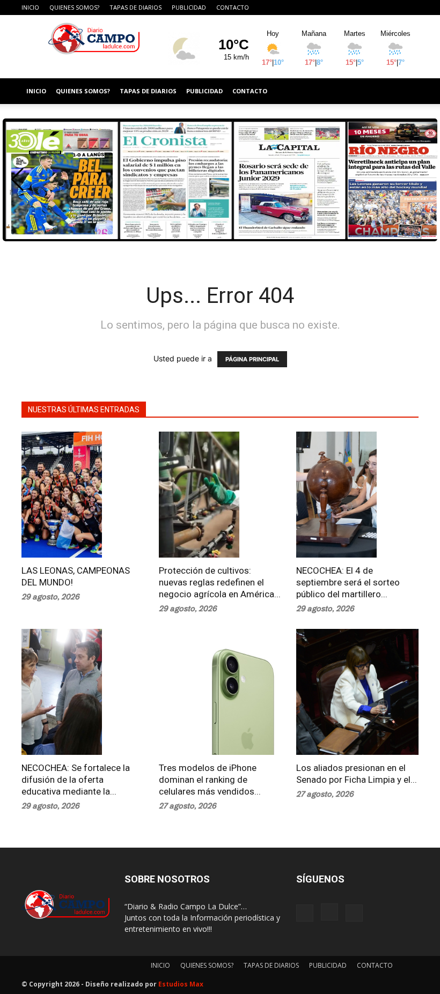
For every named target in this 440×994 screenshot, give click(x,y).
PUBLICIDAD (189, 7)
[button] (17, 179)
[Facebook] (375, 7)
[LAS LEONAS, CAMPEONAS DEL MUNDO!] (82, 495)
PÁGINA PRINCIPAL (252, 359)
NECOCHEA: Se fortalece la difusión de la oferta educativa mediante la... (75, 779)
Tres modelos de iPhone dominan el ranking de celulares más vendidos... (210, 779)
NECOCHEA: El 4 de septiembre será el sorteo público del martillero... (348, 582)
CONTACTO (232, 7)
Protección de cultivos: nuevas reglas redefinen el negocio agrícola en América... (220, 582)
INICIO (30, 7)
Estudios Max (180, 984)
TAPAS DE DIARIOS (135, 7)
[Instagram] (393, 7)
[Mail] (410, 7)
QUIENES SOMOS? (74, 7)
